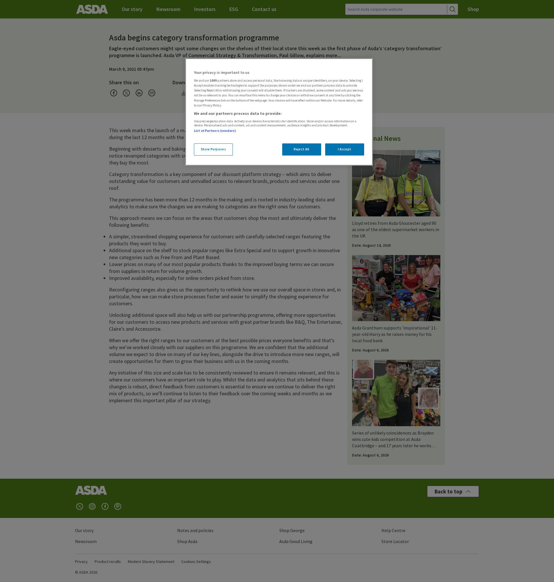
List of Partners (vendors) (215, 131)
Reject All (301, 149)
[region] (279, 112)
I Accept (344, 149)
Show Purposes (213, 149)
